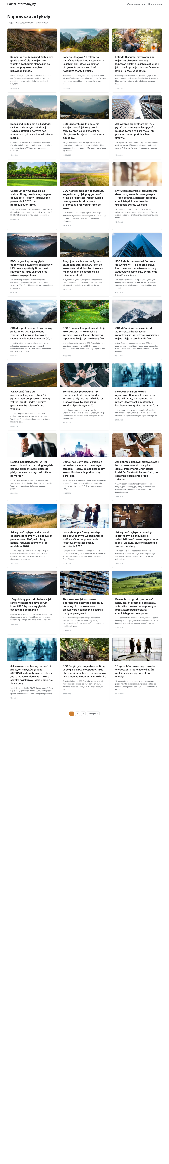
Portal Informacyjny (21, 4)
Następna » (93, 714)
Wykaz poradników (136, 4)
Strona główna (155, 4)
